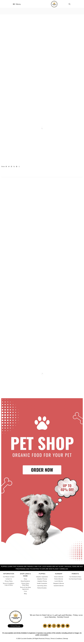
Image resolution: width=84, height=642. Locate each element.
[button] (17, 4)
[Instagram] (54, 626)
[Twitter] (49, 626)
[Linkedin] (58, 626)
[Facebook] (45, 626)
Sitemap (65, 638)
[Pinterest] (63, 626)
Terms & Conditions (56, 638)
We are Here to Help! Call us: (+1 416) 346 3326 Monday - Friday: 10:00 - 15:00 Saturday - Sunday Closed (56, 616)
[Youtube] (67, 626)
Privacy (47, 638)
